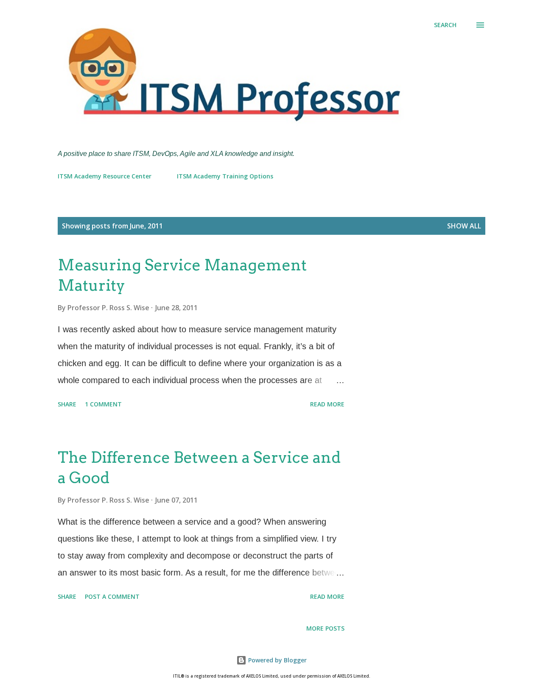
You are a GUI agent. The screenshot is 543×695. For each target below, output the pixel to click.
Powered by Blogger (276, 660)
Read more (327, 404)
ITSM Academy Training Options (225, 176)
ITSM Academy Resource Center (104, 176)
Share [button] (67, 404)
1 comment (103, 404)
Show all (464, 226)
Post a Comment (112, 596)
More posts (325, 628)
